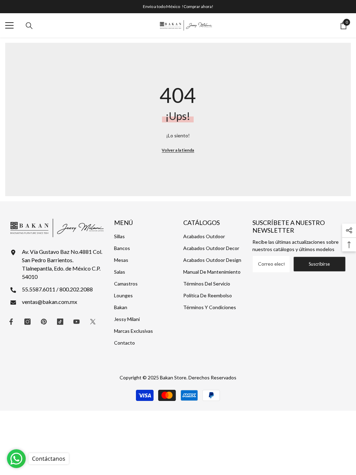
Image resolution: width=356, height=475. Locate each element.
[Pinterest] (44, 321)
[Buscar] (29, 26)
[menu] (9, 25)
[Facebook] (11, 321)
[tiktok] (60, 321)
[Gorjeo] (93, 321)
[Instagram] (27, 321)
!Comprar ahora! (197, 6)
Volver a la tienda (178, 150)
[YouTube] (76, 321)
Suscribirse (319, 264)
